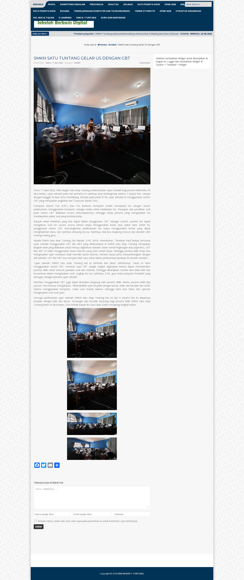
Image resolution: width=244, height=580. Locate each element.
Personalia (96, 4)
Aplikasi (128, 4)
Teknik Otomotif (145, 10)
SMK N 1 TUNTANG (86, 17)
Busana (64, 10)
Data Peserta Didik (148, 4)
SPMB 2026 (170, 4)
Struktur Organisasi (188, 10)
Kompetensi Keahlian (72, 4)
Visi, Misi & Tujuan (43, 17)
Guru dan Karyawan (113, 17)
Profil (51, 4)
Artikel (112, 44)
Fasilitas (113, 4)
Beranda (38, 4)
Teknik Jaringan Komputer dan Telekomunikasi (102, 10)
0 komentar (145, 62)
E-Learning (65, 17)
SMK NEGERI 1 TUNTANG (131, 573)
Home (103, 44)
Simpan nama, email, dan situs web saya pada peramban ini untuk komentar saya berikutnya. (88, 521)
